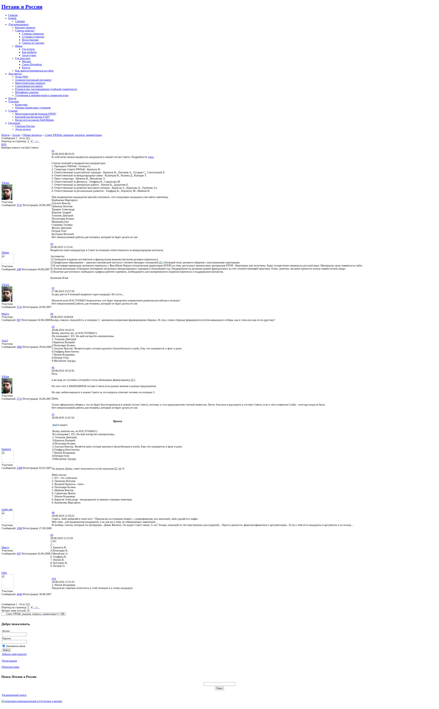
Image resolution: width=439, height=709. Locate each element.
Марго (5, 313)
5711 (19, 205)
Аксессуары (29, 55)
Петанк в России (21, 7)
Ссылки (12, 110)
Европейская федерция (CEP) (32, 116)
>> (37, 141)
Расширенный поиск (14, 695)
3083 (19, 346)
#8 (53, 512)
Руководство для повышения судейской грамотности (46, 89)
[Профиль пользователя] (7, 198)
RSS (3, 144)
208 (19, 269)
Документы (15, 73)
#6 (53, 367)
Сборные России (25, 126)
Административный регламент (33, 79)
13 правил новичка (33, 36)
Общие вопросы (32, 135)
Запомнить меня (15, 646)
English (12, 18)
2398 (19, 468)
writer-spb (7, 509)
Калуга (26, 67)
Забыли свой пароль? (14, 654)
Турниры (13, 101)
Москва (26, 61)
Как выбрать (29, 52)
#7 (53, 414)
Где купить (28, 49)
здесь (151, 157)
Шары (18, 46)
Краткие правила (25, 27)
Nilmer (5, 252)
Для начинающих (18, 24)
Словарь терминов (33, 33)
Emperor (6, 449)
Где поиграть (22, 58)
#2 (51, 243)
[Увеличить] (8, 263)
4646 (19, 594)
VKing (5, 182)
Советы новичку (25, 30)
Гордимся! (14, 123)
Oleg (4, 572)
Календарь (21, 104)
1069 (19, 528)
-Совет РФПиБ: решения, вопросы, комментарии (73, 135)
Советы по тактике (33, 42)
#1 (53, 150)
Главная (12, 15)
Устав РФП (21, 76)
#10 (54, 578)
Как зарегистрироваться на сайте (34, 70)
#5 (53, 326)
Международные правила (30, 83)
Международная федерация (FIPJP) (35, 113)
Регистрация (9, 660)
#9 (51, 535)
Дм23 (5, 340)
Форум (12, 98)
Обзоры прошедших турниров (33, 107)
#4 (51, 313)
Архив (16, 135)
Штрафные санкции (27, 92)
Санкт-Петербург (32, 64)
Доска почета (23, 129)
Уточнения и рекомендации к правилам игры (41, 95)
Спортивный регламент (29, 86)
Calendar (20, 21)
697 (19, 320)
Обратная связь (10, 667)
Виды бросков (30, 39)
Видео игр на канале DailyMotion (34, 120)
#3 (53, 288)
